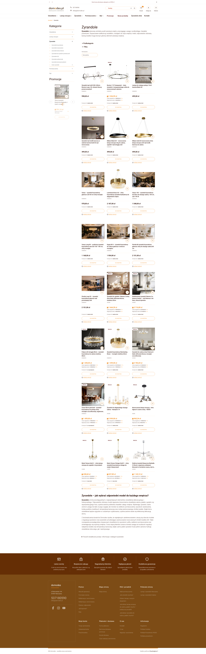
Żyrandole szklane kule (57, 59)
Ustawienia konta (84, 629)
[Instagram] (58, 608)
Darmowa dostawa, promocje (105, 630)
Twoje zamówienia (84, 626)
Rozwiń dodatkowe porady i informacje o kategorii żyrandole (103, 537)
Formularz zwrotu (84, 595)
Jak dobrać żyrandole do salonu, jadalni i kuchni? (127, 614)
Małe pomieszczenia (126, 591)
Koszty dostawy (104, 635)
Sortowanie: (85, 51)
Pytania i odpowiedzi (85, 605)
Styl (50, 73)
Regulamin (143, 626)
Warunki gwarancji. (84, 591)
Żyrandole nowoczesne (57, 48)
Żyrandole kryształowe (57, 45)
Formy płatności (104, 626)
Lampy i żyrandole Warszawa (149, 591)
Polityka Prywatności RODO (148, 632)
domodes (50, 20)
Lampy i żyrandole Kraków (148, 595)
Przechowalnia (83, 632)
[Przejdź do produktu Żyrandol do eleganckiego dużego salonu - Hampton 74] (118, 394)
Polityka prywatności (146, 636)
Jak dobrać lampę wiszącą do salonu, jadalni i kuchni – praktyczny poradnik (128, 607)
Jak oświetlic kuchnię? (126, 595)
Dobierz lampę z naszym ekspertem (127, 600)
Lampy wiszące (53, 37)
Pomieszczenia (53, 68)
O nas (121, 629)
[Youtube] (64, 608)
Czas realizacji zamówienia (107, 638)
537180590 (76, 7)
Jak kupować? (83, 608)
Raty (80, 612)
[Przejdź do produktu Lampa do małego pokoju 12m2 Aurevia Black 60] (143, 72)
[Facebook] (53, 608)
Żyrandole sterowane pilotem (59, 62)
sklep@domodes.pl (78, 10)
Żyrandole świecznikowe (58, 50)
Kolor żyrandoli (55, 65)
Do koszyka (62, 117)
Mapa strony (103, 591)
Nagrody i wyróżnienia (126, 632)
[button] (156, 2)
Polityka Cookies (145, 629)
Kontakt (122, 626)
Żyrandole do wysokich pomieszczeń (61, 53)
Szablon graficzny (148, 651)
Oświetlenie (52, 32)
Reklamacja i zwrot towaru (86, 598)
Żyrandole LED (55, 56)
